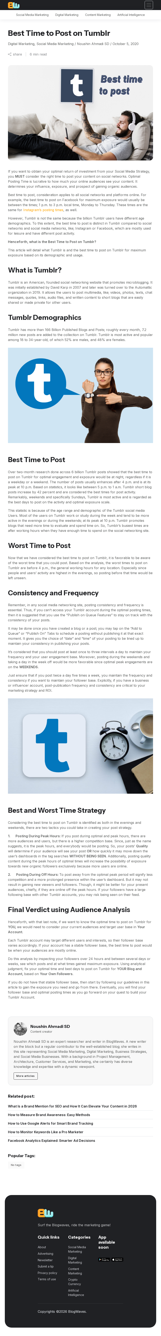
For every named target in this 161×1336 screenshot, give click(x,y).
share (17, 54)
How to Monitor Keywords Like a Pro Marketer (45, 1132)
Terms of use (47, 1279)
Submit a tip (46, 1266)
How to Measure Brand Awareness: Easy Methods (49, 1115)
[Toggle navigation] (149, 5)
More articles (25, 1076)
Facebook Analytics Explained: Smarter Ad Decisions (51, 1140)
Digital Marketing (66, 15)
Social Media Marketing (32, 15)
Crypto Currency (74, 1282)
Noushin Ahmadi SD (50, 1026)
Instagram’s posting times (43, 210)
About (42, 1247)
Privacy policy (47, 1273)
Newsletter (45, 1260)
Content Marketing (98, 15)
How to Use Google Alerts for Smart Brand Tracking (50, 1123)
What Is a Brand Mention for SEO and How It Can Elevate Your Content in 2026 (72, 1106)
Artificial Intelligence (131, 15)
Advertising (45, 1253)
